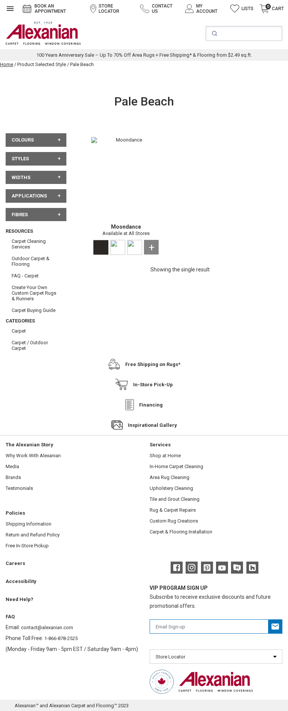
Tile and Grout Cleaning (175, 499)
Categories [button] (20, 321)
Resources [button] (19, 231)
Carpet (19, 331)
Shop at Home (165, 455)
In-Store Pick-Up (153, 384)
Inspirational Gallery (152, 425)
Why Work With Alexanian (33, 455)
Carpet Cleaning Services (29, 244)
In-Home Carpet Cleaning (176, 466)
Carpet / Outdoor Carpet (30, 345)
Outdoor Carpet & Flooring (31, 261)
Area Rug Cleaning (169, 477)
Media (12, 466)
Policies (15, 513)
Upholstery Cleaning (171, 488)
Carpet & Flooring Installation (181, 532)
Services (160, 444)
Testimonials (19, 488)
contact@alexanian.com (47, 627)
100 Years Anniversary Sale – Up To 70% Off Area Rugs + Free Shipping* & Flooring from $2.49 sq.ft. (144, 55)
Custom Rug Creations (174, 521)
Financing (151, 405)
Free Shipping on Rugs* (152, 364)
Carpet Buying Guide (34, 310)
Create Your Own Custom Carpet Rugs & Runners (34, 293)
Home (6, 64)
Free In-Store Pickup (27, 545)
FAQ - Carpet (25, 276)
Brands (13, 477)
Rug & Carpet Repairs (173, 510)
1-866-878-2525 (61, 638)
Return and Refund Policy (33, 535)
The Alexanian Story (29, 444)
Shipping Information (28, 524)
